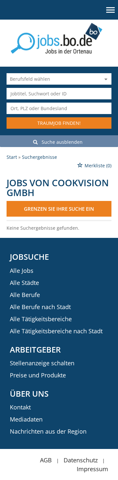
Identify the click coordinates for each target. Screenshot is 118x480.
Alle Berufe (25, 295)
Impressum (92, 469)
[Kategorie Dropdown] (104, 79)
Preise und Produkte (38, 375)
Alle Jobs (21, 270)
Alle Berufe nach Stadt (40, 307)
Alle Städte (24, 283)
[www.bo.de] (59, 38)
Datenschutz (81, 460)
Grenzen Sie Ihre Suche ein (59, 209)
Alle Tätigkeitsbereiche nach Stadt (56, 331)
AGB (46, 460)
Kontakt (20, 407)
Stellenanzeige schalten (42, 363)
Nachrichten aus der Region (48, 431)
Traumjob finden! (59, 123)
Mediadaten (26, 419)
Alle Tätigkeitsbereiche (41, 319)
